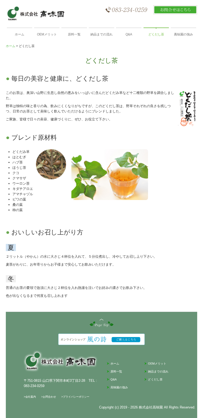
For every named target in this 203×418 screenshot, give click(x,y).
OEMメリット (47, 34)
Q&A (129, 34)
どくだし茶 (156, 34)
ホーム (19, 34)
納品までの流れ (101, 34)
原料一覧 (74, 34)
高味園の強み (183, 34)
